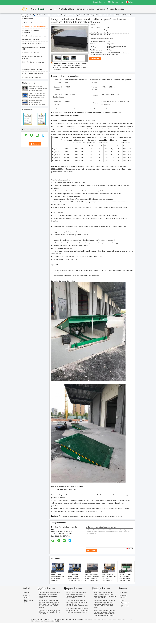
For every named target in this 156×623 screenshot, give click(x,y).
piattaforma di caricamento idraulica (91, 516)
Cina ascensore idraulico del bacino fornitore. (67, 619)
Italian (130, 2)
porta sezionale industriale (31, 77)
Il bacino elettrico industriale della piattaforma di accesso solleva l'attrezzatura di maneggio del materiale (49, 595)
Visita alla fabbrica (66, 9)
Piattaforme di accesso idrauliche (47, 15)
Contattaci (101, 9)
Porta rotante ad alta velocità (32, 73)
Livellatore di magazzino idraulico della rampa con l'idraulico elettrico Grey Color (49, 612)
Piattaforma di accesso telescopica (30, 31)
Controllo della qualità (85, 9)
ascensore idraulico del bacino (112, 516)
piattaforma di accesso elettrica (33, 23)
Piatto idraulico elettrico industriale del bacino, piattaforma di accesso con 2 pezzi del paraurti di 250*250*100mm (109, 580)
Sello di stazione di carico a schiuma (32, 57)
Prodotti (41, 9)
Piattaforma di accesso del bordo (34, 36)
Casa (23, 15)
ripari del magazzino (29, 66)
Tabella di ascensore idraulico (33, 43)
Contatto (96, 58)
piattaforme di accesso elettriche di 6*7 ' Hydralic (58, 576)
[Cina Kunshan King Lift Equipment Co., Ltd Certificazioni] (28, 119)
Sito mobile (125, 606)
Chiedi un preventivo (115, 2)
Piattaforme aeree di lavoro (32, 70)
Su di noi (53, 9)
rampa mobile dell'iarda (30, 53)
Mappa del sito (125, 603)
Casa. (33, 9)
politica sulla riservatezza (40, 619)
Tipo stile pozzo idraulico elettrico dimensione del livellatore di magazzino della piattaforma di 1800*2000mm (76, 595)
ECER (56, 621)
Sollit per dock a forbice (30, 40)
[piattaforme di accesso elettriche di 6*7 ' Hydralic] (58, 567)
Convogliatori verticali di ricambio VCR (34, 48)
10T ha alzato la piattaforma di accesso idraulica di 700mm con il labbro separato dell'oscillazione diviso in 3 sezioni (75, 580)
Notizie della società (115, 9)
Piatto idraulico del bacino (70, 516)
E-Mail (122, 600)
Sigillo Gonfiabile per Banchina (33, 62)
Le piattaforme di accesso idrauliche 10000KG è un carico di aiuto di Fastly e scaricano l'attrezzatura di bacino (77, 610)
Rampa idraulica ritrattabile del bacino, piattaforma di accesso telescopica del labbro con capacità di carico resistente (105, 595)
